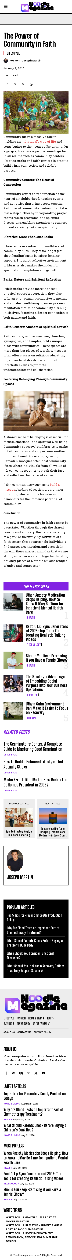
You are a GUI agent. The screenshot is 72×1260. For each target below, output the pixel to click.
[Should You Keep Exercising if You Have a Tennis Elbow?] (13, 660)
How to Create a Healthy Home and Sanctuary (19, 833)
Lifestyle (32, 718)
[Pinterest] (23, 84)
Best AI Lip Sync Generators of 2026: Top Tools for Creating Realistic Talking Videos (47, 633)
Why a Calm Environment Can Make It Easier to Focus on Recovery (47, 708)
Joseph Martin (31, 60)
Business (32, 694)
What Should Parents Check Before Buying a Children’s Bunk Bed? (35, 1127)
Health (31, 617)
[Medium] (21, 1073)
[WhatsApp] (31, 84)
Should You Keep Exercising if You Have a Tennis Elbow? (47, 658)
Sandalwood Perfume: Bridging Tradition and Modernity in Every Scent (53, 832)
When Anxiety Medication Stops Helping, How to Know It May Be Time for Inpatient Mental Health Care (45, 604)
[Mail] (13, 1073)
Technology (34, 644)
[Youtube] (43, 1073)
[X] (15, 84)
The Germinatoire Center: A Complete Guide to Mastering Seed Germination (32, 746)
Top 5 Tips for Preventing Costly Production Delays (34, 1096)
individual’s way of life (38, 141)
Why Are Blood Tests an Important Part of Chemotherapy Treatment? (33, 1111)
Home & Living (11, 1103)
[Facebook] (6, 84)
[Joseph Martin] (6, 60)
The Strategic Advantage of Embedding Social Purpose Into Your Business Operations (46, 683)
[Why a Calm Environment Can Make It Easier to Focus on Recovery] (13, 710)
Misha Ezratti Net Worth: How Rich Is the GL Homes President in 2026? (35, 782)
